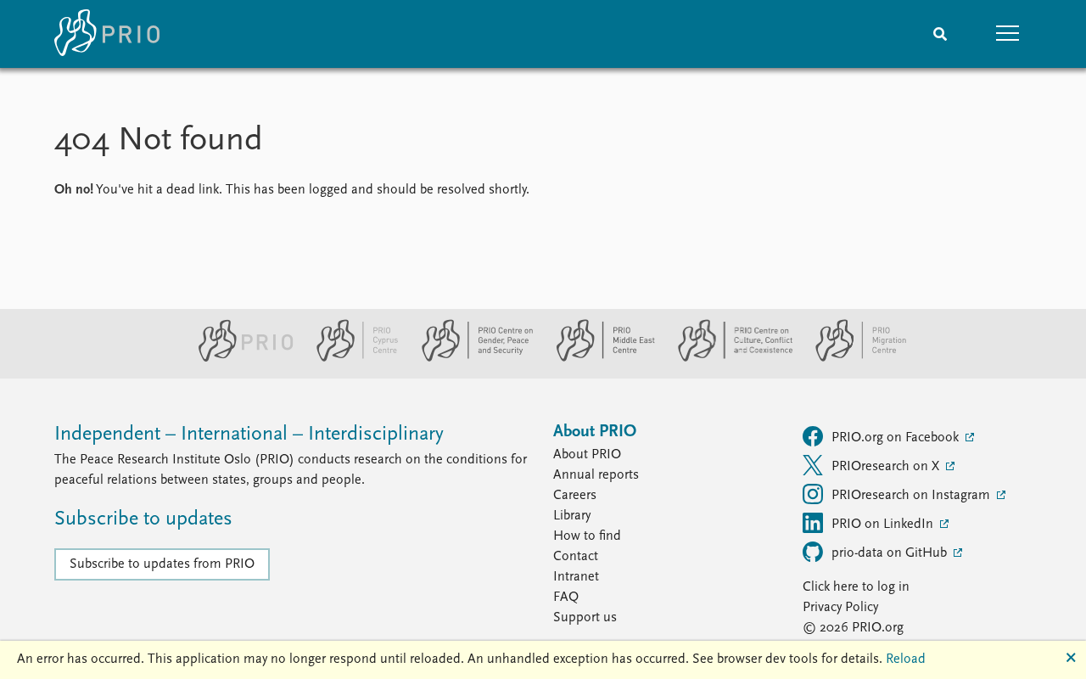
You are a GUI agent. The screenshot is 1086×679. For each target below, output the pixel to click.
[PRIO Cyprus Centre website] (350, 358)
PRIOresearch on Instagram (912, 495)
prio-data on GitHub (890, 553)
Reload (906, 659)
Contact (575, 557)
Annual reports (596, 475)
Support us (585, 618)
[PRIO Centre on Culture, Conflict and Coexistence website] (728, 358)
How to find (587, 536)
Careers (574, 495)
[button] (1008, 34)
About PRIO (587, 455)
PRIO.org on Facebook (896, 438)
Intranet (576, 577)
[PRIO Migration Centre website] (852, 358)
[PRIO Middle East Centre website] (598, 358)
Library (572, 516)
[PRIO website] (239, 358)
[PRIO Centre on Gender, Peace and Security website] (470, 358)
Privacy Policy (840, 607)
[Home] (107, 34)
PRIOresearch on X (887, 467)
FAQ (566, 597)
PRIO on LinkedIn (884, 524)
